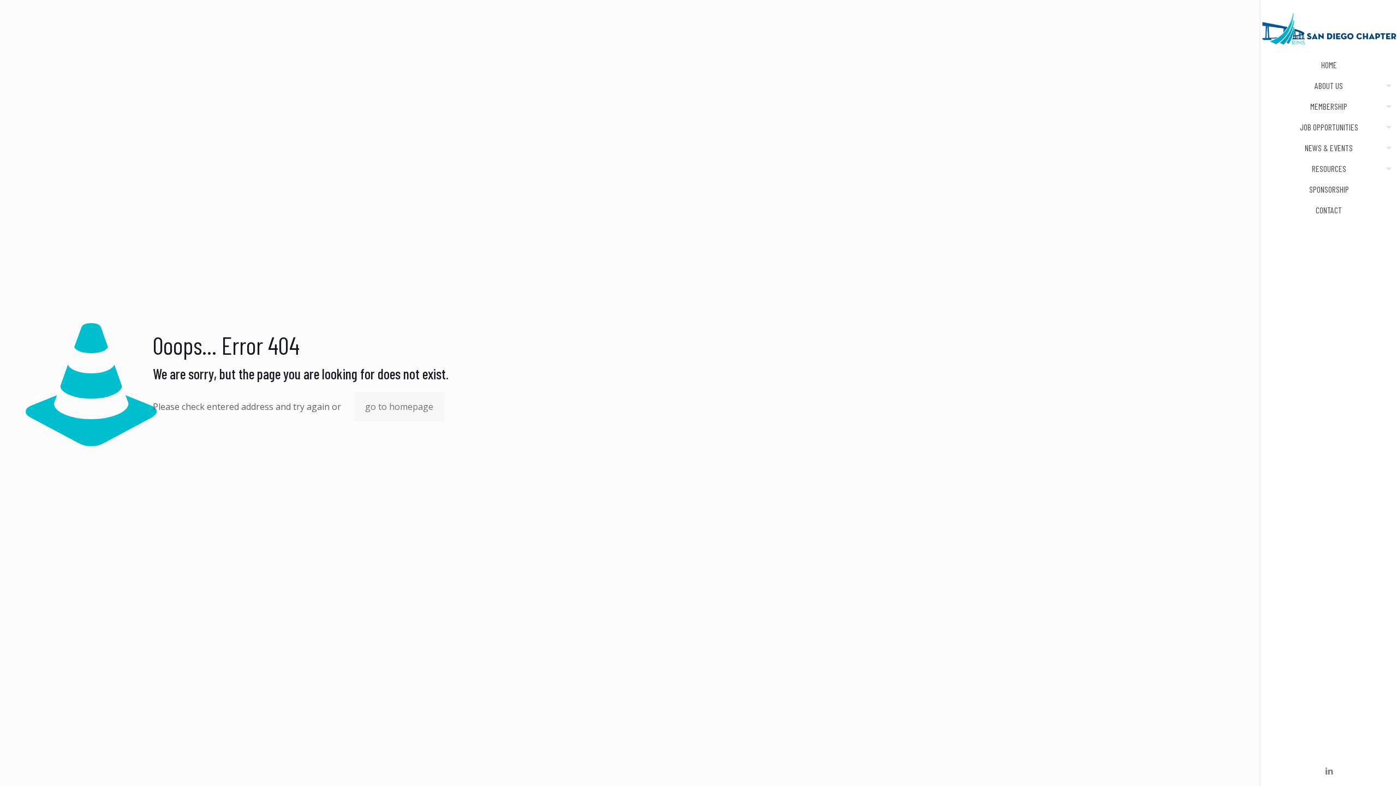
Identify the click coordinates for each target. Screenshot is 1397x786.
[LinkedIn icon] (1329, 770)
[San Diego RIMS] (1329, 27)
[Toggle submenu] (1386, 85)
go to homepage (399, 407)
